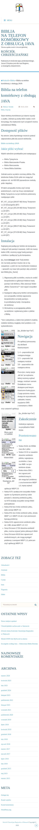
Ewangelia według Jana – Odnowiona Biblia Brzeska (19, 644)
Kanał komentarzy (7, 805)
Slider (3, 594)
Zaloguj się (5, 795)
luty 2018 (4, 739)
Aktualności (5, 565)
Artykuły (8, 110)
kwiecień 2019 (6, 729)
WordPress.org (6, 810)
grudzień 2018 (6, 734)
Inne (2, 585)
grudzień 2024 (6, 690)
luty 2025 (4, 685)
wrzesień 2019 (6, 720)
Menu (9, 20)
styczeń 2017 (5, 754)
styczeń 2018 (5, 744)
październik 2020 (7, 715)
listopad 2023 (5, 695)
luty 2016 (4, 764)
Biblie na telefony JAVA (10, 143)
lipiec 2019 (5, 725)
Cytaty (3, 580)
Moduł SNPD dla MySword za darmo (14, 639)
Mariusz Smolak (8, 107)
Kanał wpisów (6, 800)
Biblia (3, 110)
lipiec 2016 (5, 759)
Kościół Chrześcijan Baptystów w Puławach (15, 822)
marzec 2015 (5, 778)
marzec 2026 (5, 676)
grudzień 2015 (6, 768)
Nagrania (4, 589)
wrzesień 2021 (6, 710)
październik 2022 (7, 700)
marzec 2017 (5, 749)
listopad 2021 (5, 705)
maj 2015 (4, 773)
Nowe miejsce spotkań (9, 621)
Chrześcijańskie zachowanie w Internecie (15, 626)
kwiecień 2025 (6, 681)
